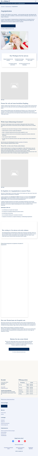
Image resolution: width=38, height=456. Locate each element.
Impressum (17, 444)
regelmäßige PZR (21, 142)
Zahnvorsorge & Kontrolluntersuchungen (8, 430)
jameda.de (19, 150)
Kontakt (2, 414)
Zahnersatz (3, 421)
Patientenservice (8, 6)
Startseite (3, 6)
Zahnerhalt (3, 420)
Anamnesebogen (3, 432)
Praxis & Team (3, 412)
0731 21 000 (14, 3)
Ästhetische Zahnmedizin (5, 423)
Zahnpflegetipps (3, 435)
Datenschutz (21, 444)
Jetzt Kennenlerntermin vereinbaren (8, 25)
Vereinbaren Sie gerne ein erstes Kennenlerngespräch (19, 349)
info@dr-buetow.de (21, 3)
